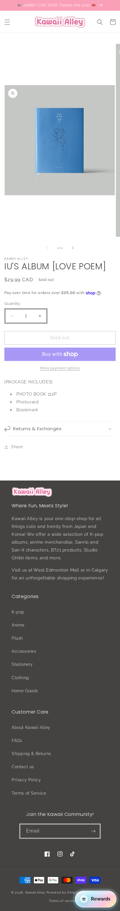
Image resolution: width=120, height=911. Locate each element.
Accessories (24, 651)
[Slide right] (72, 247)
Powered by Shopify (63, 892)
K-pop (18, 612)
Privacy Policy (26, 779)
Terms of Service (29, 793)
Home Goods (25, 690)
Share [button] (17, 446)
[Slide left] (47, 247)
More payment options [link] (60, 368)
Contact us (23, 766)
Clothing (20, 677)
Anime (18, 625)
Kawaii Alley (35, 892)
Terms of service (62, 901)
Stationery (22, 664)
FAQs (17, 740)
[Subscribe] (93, 831)
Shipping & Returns (31, 753)
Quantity (12, 303)
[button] (7, 22)
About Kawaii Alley (31, 727)
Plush (17, 638)
